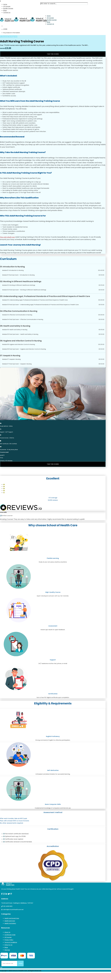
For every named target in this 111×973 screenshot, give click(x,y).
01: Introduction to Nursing (12, 266)
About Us (7, 932)
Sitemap (7, 950)
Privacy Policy (8, 940)
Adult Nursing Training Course (22, 41)
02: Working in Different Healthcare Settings (20, 281)
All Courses (6, 6)
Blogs (5, 10)
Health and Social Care (11, 918)
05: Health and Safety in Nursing (15, 326)
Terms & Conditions (10, 942)
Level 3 (2, 455)
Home (5, 4)
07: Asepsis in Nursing (10, 355)
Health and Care (9, 921)
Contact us (6, 12)
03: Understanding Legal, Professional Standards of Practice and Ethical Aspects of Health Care (45, 296)
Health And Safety (10, 923)
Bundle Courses (8, 8)
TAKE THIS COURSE (53, 464)
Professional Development (8, 36)
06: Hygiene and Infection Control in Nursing (21, 340)
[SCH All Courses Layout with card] (53, 420)
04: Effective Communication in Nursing (18, 311)
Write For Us (8, 945)
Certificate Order (10, 935)
